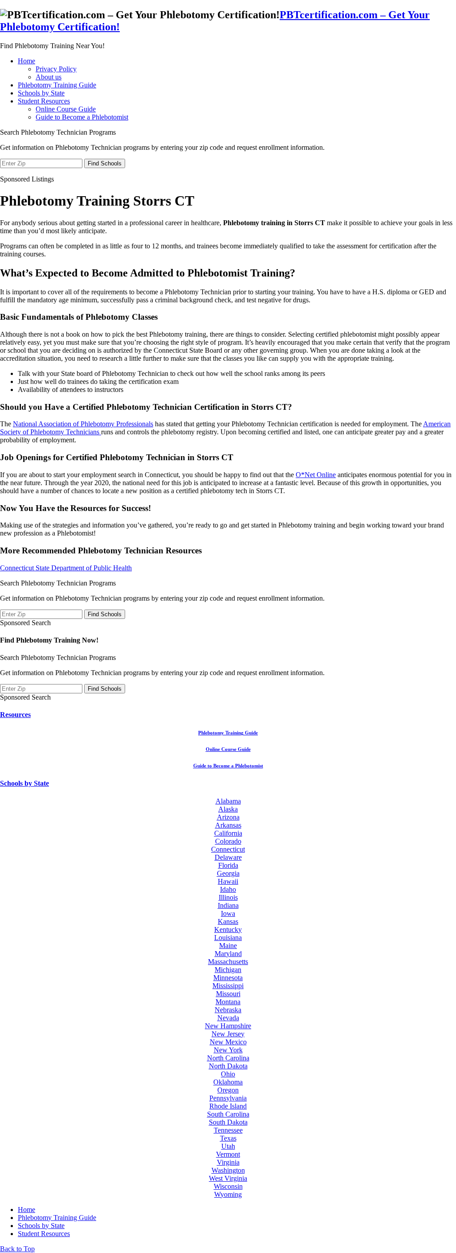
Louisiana (228, 937)
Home (26, 61)
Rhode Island (228, 1106)
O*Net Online (316, 474)
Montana (228, 1002)
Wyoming (228, 1194)
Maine (228, 945)
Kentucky (228, 929)
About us (48, 77)
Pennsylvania (228, 1098)
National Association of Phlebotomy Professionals (83, 424)
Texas (228, 1138)
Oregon (228, 1090)
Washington (228, 1170)
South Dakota (228, 1122)
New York (228, 1050)
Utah (228, 1146)
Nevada (228, 1018)
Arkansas (228, 825)
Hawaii (228, 881)
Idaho (228, 889)
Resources (15, 714)
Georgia (228, 873)
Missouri (228, 993)
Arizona (228, 817)
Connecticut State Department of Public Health (66, 568)
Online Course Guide (66, 109)
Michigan (228, 969)
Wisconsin (228, 1186)
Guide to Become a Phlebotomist (82, 117)
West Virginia (228, 1178)
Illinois (228, 897)
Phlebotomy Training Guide (57, 85)
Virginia (228, 1162)
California (228, 833)
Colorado (228, 841)
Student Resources (44, 101)
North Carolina (228, 1058)
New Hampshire (228, 1026)
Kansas (228, 921)
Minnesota (228, 977)
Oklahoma (228, 1082)
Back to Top (17, 1249)
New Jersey (228, 1034)
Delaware (228, 857)
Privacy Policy (56, 69)
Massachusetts (228, 961)
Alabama (228, 801)
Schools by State (41, 93)
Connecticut (228, 849)
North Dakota (228, 1066)
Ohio (228, 1074)
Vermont (228, 1154)
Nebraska (228, 1010)
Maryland (228, 953)
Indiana (228, 905)
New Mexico (228, 1042)
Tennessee (228, 1130)
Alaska (228, 809)
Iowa (228, 913)
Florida (228, 865)
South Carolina (228, 1114)
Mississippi (228, 985)
